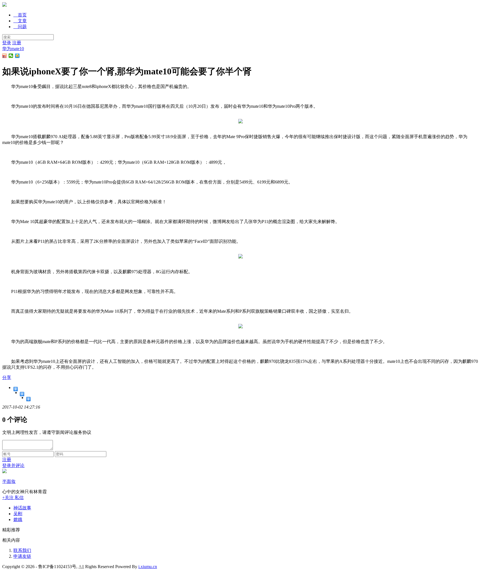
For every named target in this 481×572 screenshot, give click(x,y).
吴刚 (17, 513)
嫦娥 (17, 519)
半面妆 (9, 481)
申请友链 (22, 556)
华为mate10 (13, 48)
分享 (6, 377)
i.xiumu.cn (147, 566)
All (81, 566)
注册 (16, 42)
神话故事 (22, 507)
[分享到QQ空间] (17, 55)
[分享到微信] (11, 55)
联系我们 (22, 550)
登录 (6, 42)
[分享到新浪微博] (4, 55)
